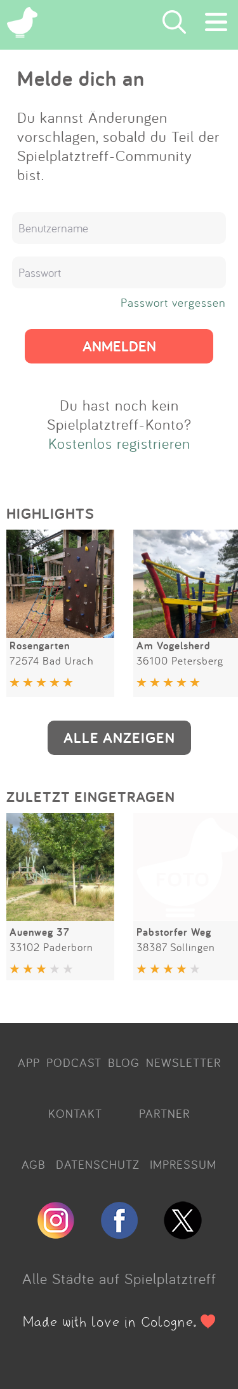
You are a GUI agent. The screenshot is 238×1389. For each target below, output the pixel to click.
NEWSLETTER (183, 1062)
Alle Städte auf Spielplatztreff (119, 1278)
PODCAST (74, 1062)
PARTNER (164, 1113)
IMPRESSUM (183, 1164)
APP (29, 1062)
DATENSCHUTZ (98, 1164)
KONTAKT (75, 1113)
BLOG (124, 1062)
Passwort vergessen (173, 302)
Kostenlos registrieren (119, 443)
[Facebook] (119, 1233)
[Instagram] (56, 1233)
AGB (34, 1164)
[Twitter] (183, 1233)
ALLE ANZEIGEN (119, 737)
